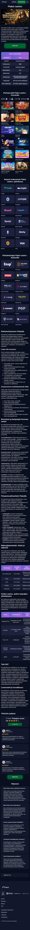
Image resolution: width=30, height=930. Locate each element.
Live (10, 98)
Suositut (3, 98)
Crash (16, 98)
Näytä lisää (15, 776)
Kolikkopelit (24, 98)
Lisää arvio (15, 724)
